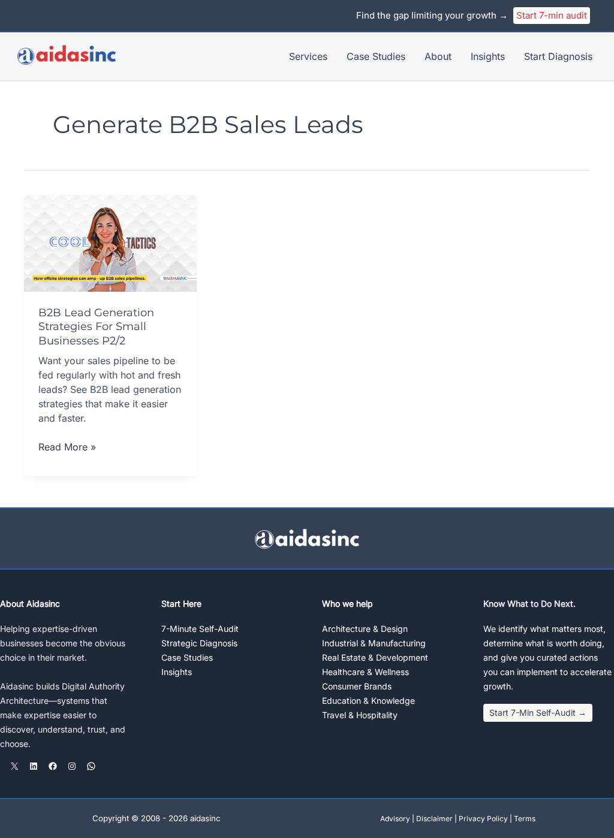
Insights (488, 56)
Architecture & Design (365, 629)
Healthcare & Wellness (365, 672)
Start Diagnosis (558, 56)
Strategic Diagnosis (199, 643)
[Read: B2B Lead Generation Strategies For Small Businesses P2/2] (110, 242)
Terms (524, 818)
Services (308, 56)
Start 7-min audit (551, 15)
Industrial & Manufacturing (374, 643)
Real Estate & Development (375, 657)
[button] (537, 713)
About (438, 56)
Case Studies (376, 56)
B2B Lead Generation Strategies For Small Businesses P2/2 (96, 326)
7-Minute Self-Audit (200, 629)
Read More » (67, 447)
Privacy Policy (483, 818)
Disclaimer (434, 818)
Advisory (395, 818)
